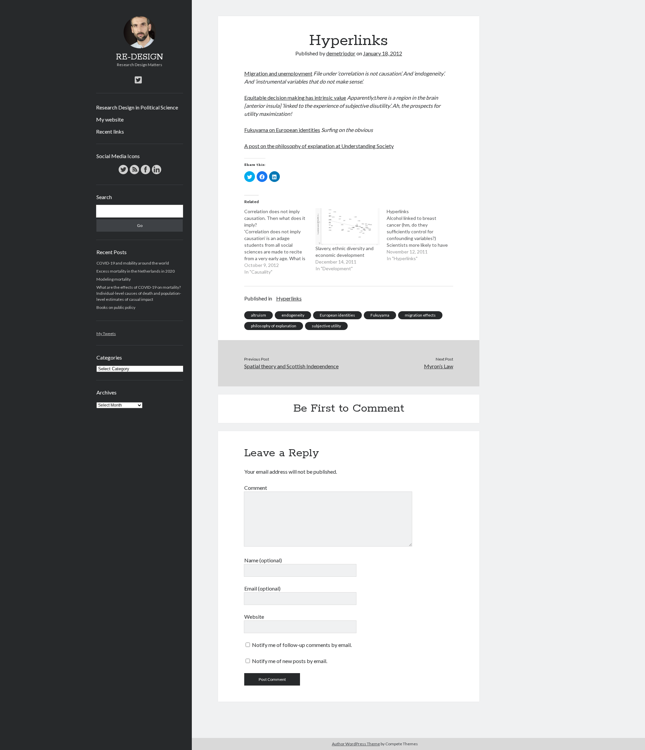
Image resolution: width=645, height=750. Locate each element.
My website (110, 119)
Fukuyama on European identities (282, 130)
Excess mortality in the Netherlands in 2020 (135, 271)
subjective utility (326, 325)
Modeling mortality (113, 279)
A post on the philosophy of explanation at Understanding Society (319, 146)
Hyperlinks (289, 298)
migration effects (420, 315)
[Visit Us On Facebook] (145, 173)
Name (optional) (263, 560)
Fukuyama (380, 315)
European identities (337, 315)
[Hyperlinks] (422, 235)
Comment (255, 487)
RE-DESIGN (139, 57)
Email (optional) (262, 588)
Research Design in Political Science (137, 107)
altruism (258, 315)
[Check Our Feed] (134, 173)
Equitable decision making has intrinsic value (295, 97)
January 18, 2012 (382, 53)
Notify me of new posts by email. (289, 661)
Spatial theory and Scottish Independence (291, 366)
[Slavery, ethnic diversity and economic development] (347, 226)
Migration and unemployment (278, 73)
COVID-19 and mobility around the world (132, 263)
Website (254, 616)
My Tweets (106, 333)
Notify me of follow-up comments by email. (302, 645)
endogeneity (293, 315)
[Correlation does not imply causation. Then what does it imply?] (279, 241)
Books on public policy (115, 307)
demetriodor (340, 53)
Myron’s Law (438, 366)
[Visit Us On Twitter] (123, 173)
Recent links (110, 131)
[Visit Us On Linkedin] (156, 173)
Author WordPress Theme (356, 743)
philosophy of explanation (273, 325)
